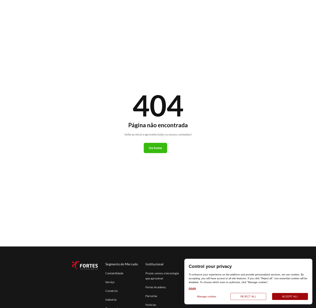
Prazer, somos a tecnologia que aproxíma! (162, 275)
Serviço (109, 282)
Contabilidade (114, 273)
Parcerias (151, 296)
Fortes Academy (155, 287)
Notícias (150, 304)
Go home (155, 148)
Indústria (110, 299)
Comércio (111, 290)
